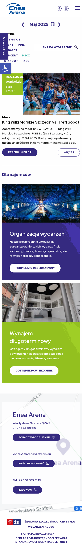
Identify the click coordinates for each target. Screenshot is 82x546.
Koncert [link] (11, 55)
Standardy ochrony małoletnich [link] (41, 542)
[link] (5, 68)
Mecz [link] (26, 55)
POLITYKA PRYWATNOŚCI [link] (38, 534)
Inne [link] (21, 45)
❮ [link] (23, 24)
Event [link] (9, 45)
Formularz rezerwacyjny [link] (35, 268)
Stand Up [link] (11, 61)
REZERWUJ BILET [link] (20, 152)
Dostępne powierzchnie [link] (34, 370)
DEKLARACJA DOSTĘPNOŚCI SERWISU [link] (41, 538)
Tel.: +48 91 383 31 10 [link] (27, 480)
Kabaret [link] (10, 50)
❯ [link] (59, 24)
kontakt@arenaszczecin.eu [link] (32, 454)
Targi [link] (26, 61)
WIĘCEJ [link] (69, 152)
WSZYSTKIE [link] (12, 39)
